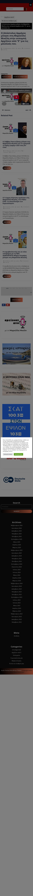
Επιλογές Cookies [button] (8, 454)
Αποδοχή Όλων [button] (18, 454)
